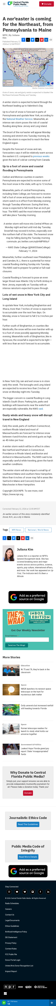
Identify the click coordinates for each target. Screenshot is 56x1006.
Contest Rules (11, 949)
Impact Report (11, 971)
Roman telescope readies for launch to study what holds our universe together (34, 731)
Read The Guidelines (28, 824)
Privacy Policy (10, 943)
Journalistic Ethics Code (28, 817)
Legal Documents (12, 920)
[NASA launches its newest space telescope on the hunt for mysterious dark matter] (11, 689)
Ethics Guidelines (12, 926)
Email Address (11, 635)
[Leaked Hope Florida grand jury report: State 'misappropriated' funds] (11, 749)
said (41, 408)
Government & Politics (31, 744)
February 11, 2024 (28, 251)
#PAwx (45, 223)
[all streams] (52, 1002)
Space (23, 685)
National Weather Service (20, 119)
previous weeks (41, 156)
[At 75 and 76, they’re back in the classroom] (11, 670)
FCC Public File (11, 954)
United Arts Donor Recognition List (19, 966)
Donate (47, 4)
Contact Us (9, 915)
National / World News (38, 530)
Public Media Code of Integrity (28, 848)
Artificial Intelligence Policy (16, 932)
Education (25, 665)
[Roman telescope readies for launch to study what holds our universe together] (11, 729)
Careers (8, 909)
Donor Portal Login (12, 960)
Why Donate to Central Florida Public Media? (28, 774)
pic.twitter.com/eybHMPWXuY (33, 241)
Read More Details (28, 856)
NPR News (16, 530)
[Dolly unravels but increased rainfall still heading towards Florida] (11, 709)
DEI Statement (11, 937)
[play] (4, 1002)
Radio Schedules (12, 903)
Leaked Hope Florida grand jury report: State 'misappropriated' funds (35, 751)
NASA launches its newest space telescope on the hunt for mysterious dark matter (36, 692)
